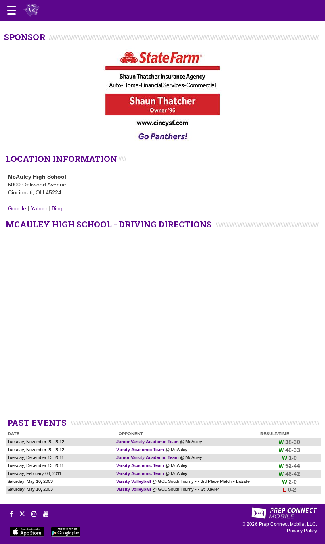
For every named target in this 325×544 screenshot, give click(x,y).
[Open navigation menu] (11, 10)
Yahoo (39, 208)
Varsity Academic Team (140, 449)
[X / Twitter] (22, 513)
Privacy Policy (302, 531)
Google (17, 208)
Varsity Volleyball (133, 481)
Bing (57, 208)
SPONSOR (24, 36)
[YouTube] (46, 514)
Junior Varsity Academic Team (147, 441)
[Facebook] (11, 514)
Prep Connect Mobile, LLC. (288, 524)
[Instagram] (34, 514)
